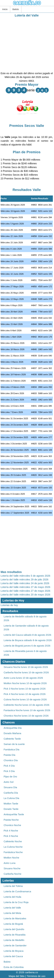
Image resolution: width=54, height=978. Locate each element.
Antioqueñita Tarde (14, 814)
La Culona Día (11, 798)
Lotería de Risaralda (14, 934)
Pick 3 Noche (11, 836)
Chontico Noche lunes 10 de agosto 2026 (26, 715)
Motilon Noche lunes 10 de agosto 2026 (25, 683)
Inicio (5, 9)
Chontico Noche (12, 825)
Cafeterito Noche (13, 841)
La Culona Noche (13, 847)
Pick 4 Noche (11, 830)
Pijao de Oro (10, 776)
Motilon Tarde (11, 803)
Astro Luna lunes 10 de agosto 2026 (23, 678)
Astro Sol (8, 782)
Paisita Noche (11, 819)
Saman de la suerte (14, 744)
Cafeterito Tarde (12, 738)
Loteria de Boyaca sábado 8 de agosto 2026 (28, 640)
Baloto (15, 9)
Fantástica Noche (13, 852)
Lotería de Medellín (14, 940)
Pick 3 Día (9, 771)
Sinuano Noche (12, 868)
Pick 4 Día (9, 765)
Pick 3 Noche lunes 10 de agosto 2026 (25, 688)
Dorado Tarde (11, 809)
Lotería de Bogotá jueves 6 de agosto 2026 (27, 645)
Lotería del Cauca (13, 956)
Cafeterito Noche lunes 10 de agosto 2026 (26, 705)
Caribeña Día (11, 792)
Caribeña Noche (12, 874)
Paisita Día (9, 755)
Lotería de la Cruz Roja (16, 902)
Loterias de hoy (9, 605)
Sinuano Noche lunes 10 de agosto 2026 (26, 667)
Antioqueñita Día (13, 728)
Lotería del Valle (27, 15)
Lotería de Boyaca (13, 951)
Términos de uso (36, 976)
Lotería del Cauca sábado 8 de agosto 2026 (27, 635)
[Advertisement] (27, 44)
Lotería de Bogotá (13, 924)
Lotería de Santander (15, 945)
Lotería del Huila (12, 897)
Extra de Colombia (14, 967)
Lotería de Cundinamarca (17, 891)
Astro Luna (9, 863)
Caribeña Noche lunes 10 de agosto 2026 (26, 672)
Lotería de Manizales (15, 918)
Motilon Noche (11, 857)
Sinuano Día (10, 787)
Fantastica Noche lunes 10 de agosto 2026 (27, 710)
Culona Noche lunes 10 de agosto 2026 (25, 699)
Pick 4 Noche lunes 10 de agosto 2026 (25, 694)
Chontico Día (11, 760)
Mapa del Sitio (16, 976)
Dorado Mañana (12, 733)
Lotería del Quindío (14, 929)
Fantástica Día (11, 749)
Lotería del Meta (12, 913)
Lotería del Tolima (13, 886)
